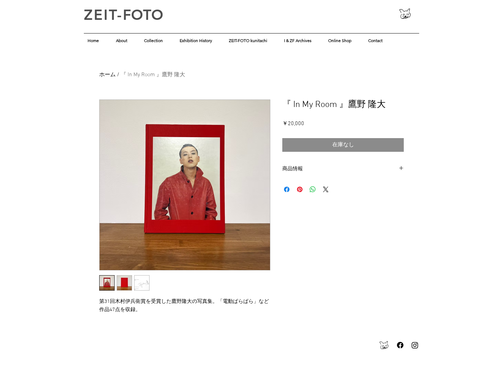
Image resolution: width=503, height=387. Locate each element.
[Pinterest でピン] (300, 189)
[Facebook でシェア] (287, 189)
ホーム (107, 74)
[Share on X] (326, 189)
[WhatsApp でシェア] (313, 189)
